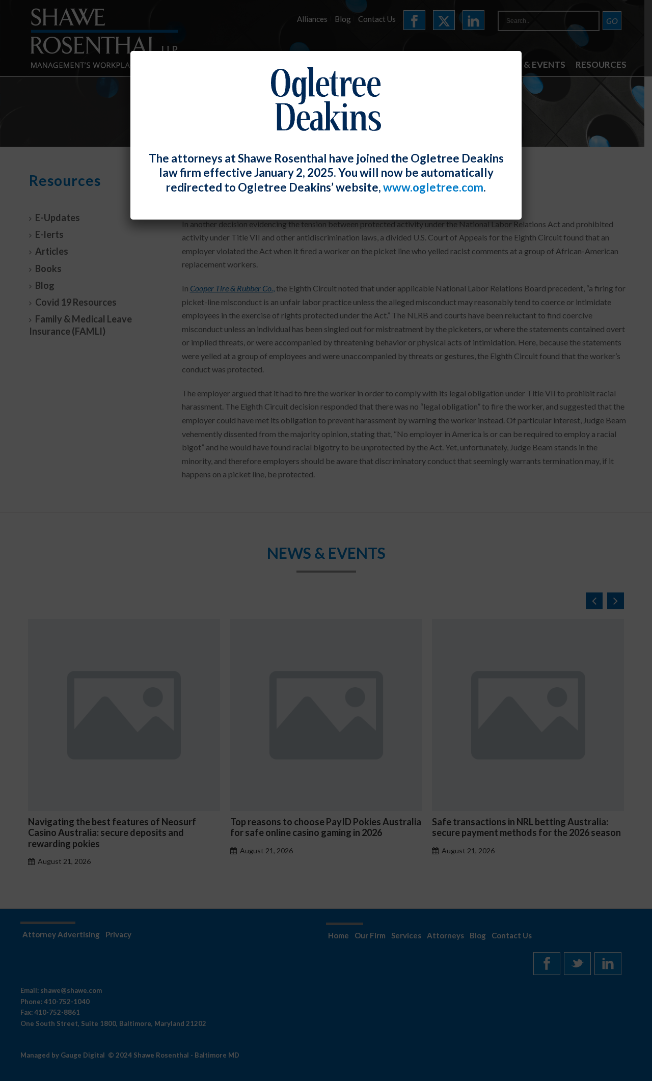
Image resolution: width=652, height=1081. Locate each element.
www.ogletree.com (433, 187)
